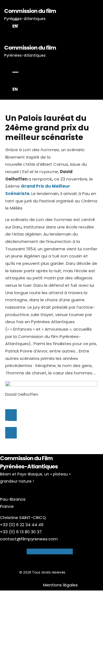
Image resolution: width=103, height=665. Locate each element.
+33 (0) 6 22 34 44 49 (21, 525)
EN (15, 26)
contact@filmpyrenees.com (29, 539)
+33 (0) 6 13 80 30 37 (21, 532)
